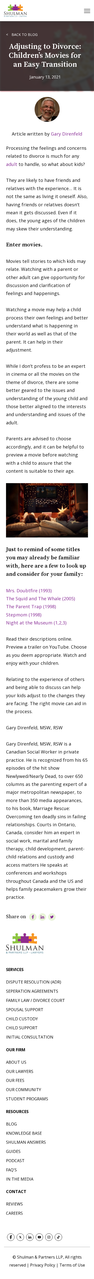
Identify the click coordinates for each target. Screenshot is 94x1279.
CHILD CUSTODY (22, 1019)
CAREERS (14, 1213)
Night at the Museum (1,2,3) (36, 623)
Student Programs (27, 1099)
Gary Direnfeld (66, 134)
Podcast (15, 1160)
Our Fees (15, 1080)
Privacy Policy (43, 1265)
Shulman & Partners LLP (40, 1257)
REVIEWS (14, 1204)
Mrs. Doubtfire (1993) (29, 591)
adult (11, 164)
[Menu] (87, 10)
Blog (11, 1124)
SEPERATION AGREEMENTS (32, 991)
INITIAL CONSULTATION (29, 1037)
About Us (16, 1062)
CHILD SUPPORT (22, 1028)
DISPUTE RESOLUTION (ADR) (33, 982)
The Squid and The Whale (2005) (40, 599)
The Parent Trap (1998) (31, 606)
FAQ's (11, 1170)
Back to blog (24, 34)
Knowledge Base (24, 1133)
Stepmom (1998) (23, 615)
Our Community (23, 1089)
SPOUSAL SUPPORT (24, 1009)
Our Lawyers (19, 1071)
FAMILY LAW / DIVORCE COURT (35, 1000)
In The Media (19, 1179)
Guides (13, 1151)
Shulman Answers (26, 1142)
